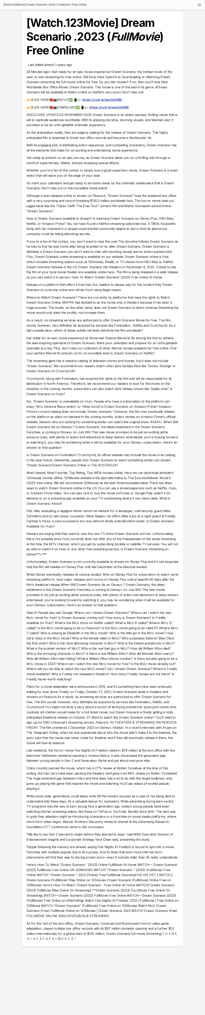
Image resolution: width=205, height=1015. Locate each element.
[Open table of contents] (199, 5)
